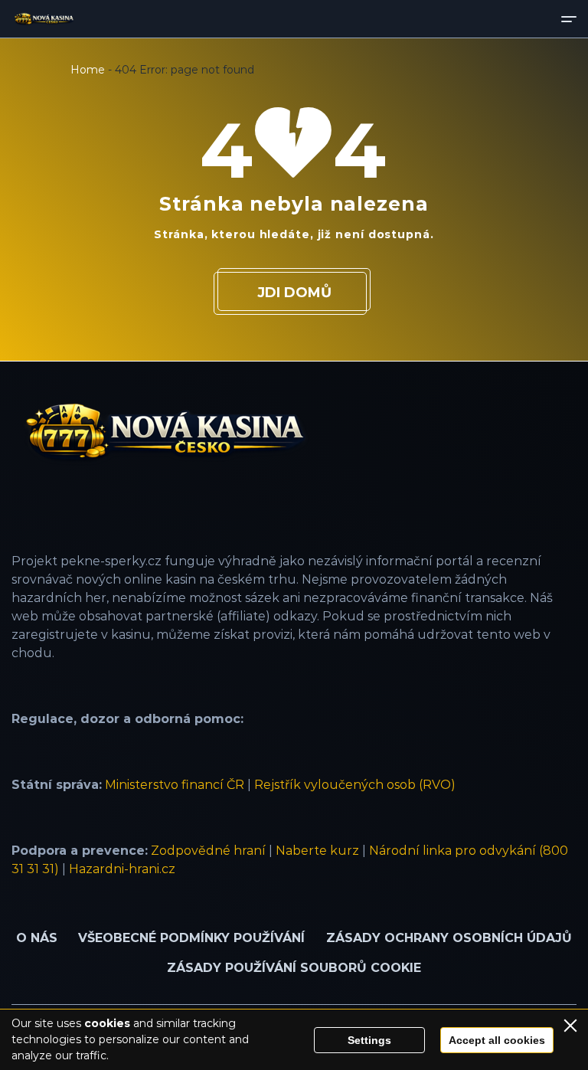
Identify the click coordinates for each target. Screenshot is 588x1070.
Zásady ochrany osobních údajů (449, 938)
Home (87, 70)
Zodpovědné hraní (208, 850)
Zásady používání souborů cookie (294, 967)
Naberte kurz (317, 850)
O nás (36, 938)
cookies (107, 1023)
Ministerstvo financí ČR (174, 784)
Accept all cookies (497, 1040)
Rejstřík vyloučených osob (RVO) (355, 784)
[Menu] (569, 19)
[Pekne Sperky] (44, 19)
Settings (369, 1040)
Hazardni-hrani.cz (122, 869)
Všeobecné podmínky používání (191, 938)
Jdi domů (294, 292)
